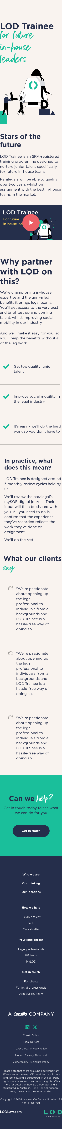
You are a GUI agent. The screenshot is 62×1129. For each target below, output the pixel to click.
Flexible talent (31, 917)
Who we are (31, 874)
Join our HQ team (31, 993)
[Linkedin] (27, 1027)
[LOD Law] (53, 1113)
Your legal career (31, 939)
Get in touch (31, 831)
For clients (31, 981)
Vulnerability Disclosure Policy (31, 1062)
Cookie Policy (31, 1035)
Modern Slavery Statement (31, 1055)
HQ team (31, 955)
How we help (31, 907)
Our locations (31, 892)
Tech (31, 923)
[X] (35, 1027)
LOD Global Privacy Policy (31, 1048)
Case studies (31, 929)
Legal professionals (31, 949)
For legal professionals (31, 987)
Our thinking (31, 883)
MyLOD (31, 961)
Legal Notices (31, 1042)
